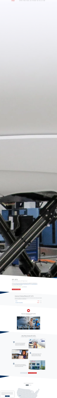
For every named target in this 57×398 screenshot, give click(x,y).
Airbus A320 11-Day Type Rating (28, 302)
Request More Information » (16, 289)
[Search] (44, 0)
